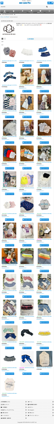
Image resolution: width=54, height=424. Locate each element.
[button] (1, 3)
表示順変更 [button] (31, 39)
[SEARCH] (47, 7)
